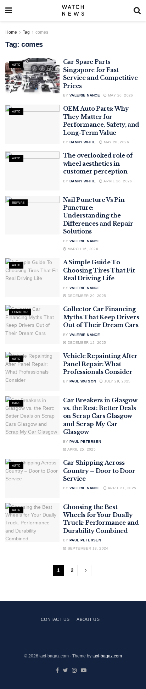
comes (41, 32)
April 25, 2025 (81, 449)
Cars (16, 403)
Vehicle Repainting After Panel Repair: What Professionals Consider (100, 363)
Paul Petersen (85, 441)
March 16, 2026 (82, 249)
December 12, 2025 (86, 342)
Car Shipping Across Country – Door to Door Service (99, 470)
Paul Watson (82, 381)
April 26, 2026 (117, 181)
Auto (16, 64)
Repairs (18, 202)
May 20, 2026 (116, 142)
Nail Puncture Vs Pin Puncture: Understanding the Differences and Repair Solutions (98, 215)
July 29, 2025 (116, 381)
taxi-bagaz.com (107, 656)
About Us (88, 619)
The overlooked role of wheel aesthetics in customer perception (98, 163)
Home (11, 32)
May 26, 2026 (120, 95)
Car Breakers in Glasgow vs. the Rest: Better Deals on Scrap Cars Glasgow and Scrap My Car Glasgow (100, 416)
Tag (26, 32)
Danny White (82, 142)
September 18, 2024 (87, 548)
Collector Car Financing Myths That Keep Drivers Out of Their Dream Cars (101, 317)
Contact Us (55, 619)
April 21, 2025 (121, 488)
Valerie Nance (84, 95)
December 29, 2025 (86, 296)
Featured (20, 312)
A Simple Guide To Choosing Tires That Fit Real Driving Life (99, 270)
